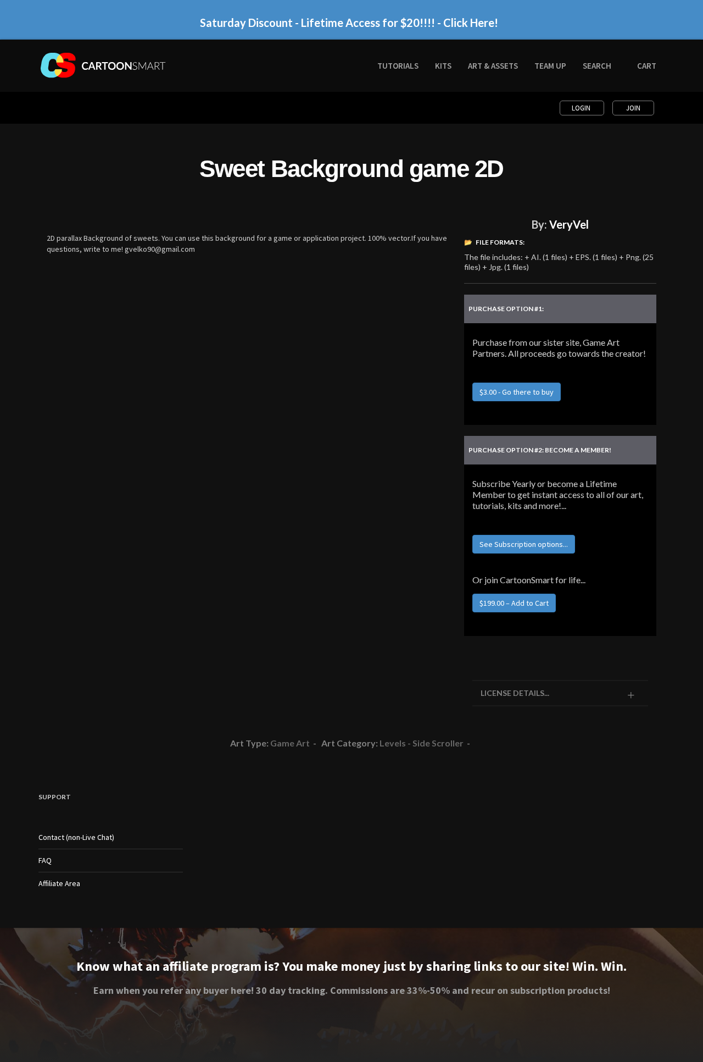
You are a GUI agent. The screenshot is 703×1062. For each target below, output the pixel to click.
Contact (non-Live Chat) (76, 837)
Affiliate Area (59, 883)
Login (582, 108)
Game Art (290, 743)
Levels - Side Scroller (422, 743)
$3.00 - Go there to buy (516, 392)
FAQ (45, 860)
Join (633, 108)
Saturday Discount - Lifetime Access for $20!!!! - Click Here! (349, 22)
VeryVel (569, 224)
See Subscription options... (523, 544)
